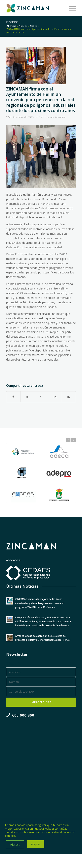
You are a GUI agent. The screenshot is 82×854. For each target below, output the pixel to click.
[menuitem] (70, 8)
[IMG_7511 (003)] (36, 65)
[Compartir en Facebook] (13, 396)
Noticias (12, 22)
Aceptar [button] (35, 844)
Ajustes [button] (15, 844)
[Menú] (70, 8)
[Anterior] (68, 440)
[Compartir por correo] (69, 396)
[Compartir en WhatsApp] (41, 396)
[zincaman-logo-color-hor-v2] (34, 8)
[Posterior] (73, 440)
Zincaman (60, 116)
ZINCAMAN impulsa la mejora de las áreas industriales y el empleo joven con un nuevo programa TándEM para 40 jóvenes (39, 602)
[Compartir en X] (27, 396)
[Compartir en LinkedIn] (55, 396)
